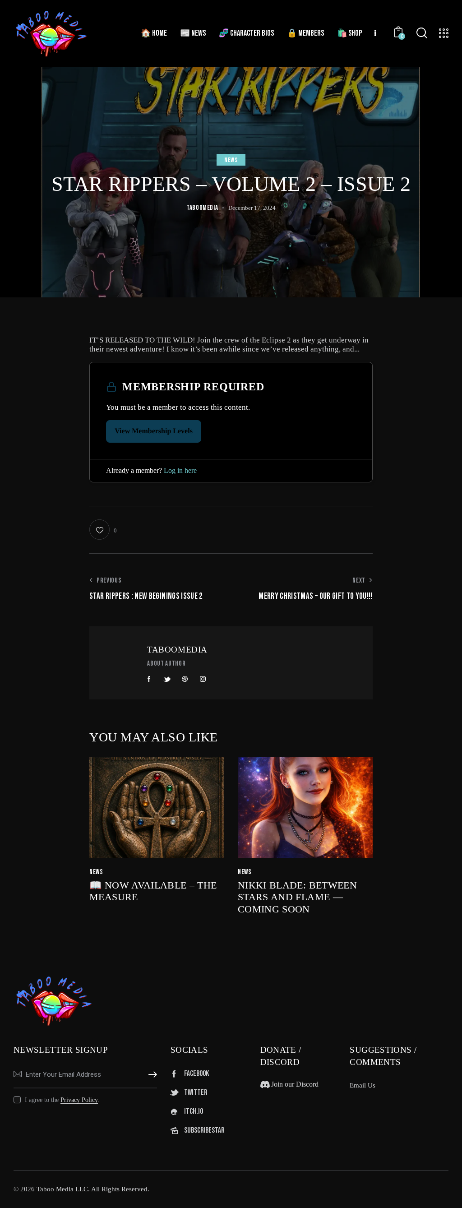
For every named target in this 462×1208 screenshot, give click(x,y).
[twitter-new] (167, 679)
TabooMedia (177, 649)
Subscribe (150, 1074)
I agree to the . (62, 1100)
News (230, 160)
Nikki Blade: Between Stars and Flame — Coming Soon (297, 897)
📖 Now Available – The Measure (153, 891)
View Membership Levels (154, 431)
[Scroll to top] (437, 1191)
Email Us (362, 1085)
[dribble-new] (184, 679)
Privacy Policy (79, 1100)
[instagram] (203, 679)
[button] (102, 529)
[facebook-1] (149, 679)
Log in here (180, 470)
